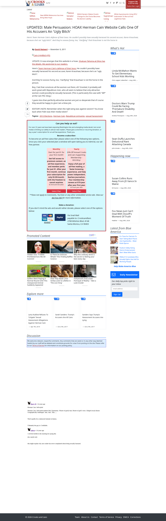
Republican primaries (75, 116)
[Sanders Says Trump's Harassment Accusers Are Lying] (93, 304)
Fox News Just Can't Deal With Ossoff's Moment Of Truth (122, 213)
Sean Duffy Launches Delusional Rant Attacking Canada (123, 141)
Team (77, 517)
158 (112, 86)
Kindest (47, 222)
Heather (114, 220)
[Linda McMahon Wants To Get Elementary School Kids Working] (124, 60)
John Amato (116, 148)
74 (27, 114)
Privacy (118, 517)
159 (56, 299)
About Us (85, 517)
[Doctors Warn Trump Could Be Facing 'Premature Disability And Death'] (124, 92)
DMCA (126, 517)
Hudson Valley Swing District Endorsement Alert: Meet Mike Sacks (128, 250)
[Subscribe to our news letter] (120, 3)
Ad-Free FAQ (57, 197)
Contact (94, 517)
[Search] (123, 3)
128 (112, 53)
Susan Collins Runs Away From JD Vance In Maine (124, 181)
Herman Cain (59, 116)
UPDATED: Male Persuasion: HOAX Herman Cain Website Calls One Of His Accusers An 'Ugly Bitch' (82, 29)
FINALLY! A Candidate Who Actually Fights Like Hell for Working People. (129, 259)
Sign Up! (117, 294)
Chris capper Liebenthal (119, 80)
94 (112, 121)
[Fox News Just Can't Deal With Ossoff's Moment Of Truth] (124, 200)
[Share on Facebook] (27, 103)
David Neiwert (41, 49)
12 (82, 299)
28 (112, 193)
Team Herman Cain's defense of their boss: (57, 68)
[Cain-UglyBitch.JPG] (41, 55)
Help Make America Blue (125, 266)
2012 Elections (46, 116)
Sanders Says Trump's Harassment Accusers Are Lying (92, 317)
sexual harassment (94, 116)
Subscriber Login (133, 6)
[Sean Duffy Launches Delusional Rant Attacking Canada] (124, 128)
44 (112, 161)
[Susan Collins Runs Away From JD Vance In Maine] (124, 167)
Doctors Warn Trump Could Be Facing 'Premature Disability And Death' (123, 107)
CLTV (48, 3)
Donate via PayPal (60, 217)
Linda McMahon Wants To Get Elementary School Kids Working (124, 73)
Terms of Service (38, 345)
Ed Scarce (115, 188)
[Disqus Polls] (66, 374)
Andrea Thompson (118, 116)
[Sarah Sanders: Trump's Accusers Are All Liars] (66, 304)
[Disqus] (66, 425)
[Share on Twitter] (27, 109)
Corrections (135, 517)
